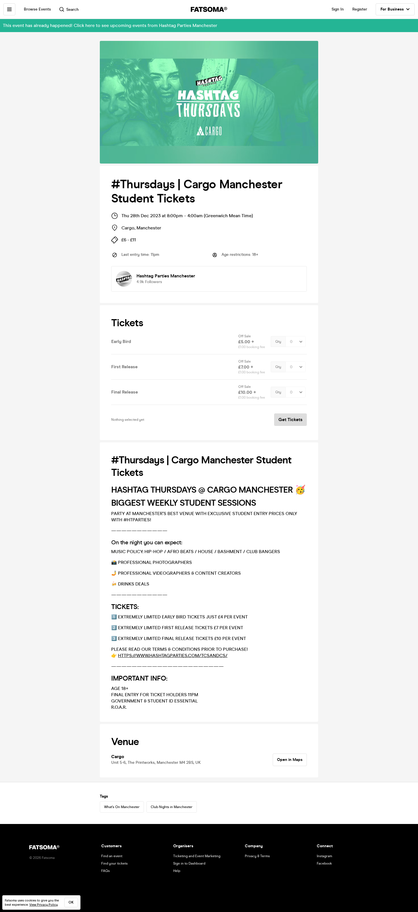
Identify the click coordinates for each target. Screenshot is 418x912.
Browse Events (37, 9)
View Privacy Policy (43, 905)
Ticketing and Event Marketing (196, 856)
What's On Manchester (122, 807)
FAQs (105, 871)
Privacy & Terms (257, 856)
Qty (278, 342)
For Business (392, 9)
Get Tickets (290, 419)
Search (72, 9)
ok (71, 902)
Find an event (111, 856)
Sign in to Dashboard (189, 863)
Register (359, 9)
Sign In (338, 9)
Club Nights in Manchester (172, 807)
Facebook (324, 863)
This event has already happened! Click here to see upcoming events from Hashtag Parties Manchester (110, 25)
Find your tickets (114, 863)
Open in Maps (290, 759)
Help (176, 871)
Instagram (324, 856)
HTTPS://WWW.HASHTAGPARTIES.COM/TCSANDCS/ (172, 655)
